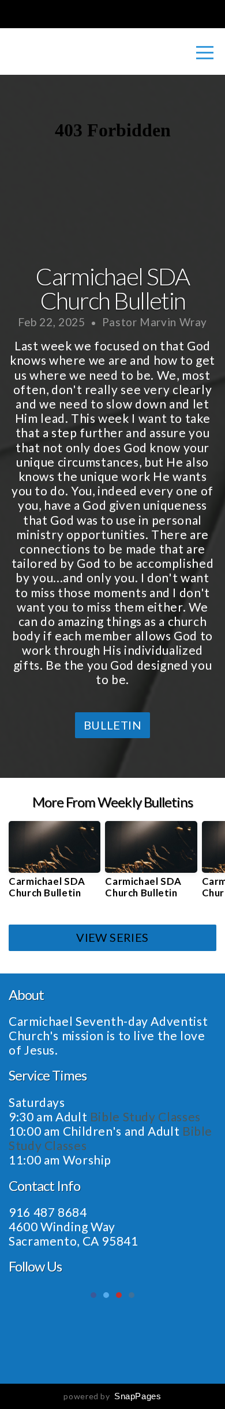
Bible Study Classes (147, 1116)
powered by (112, 1396)
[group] (54, 864)
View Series (112, 937)
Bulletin (112, 725)
